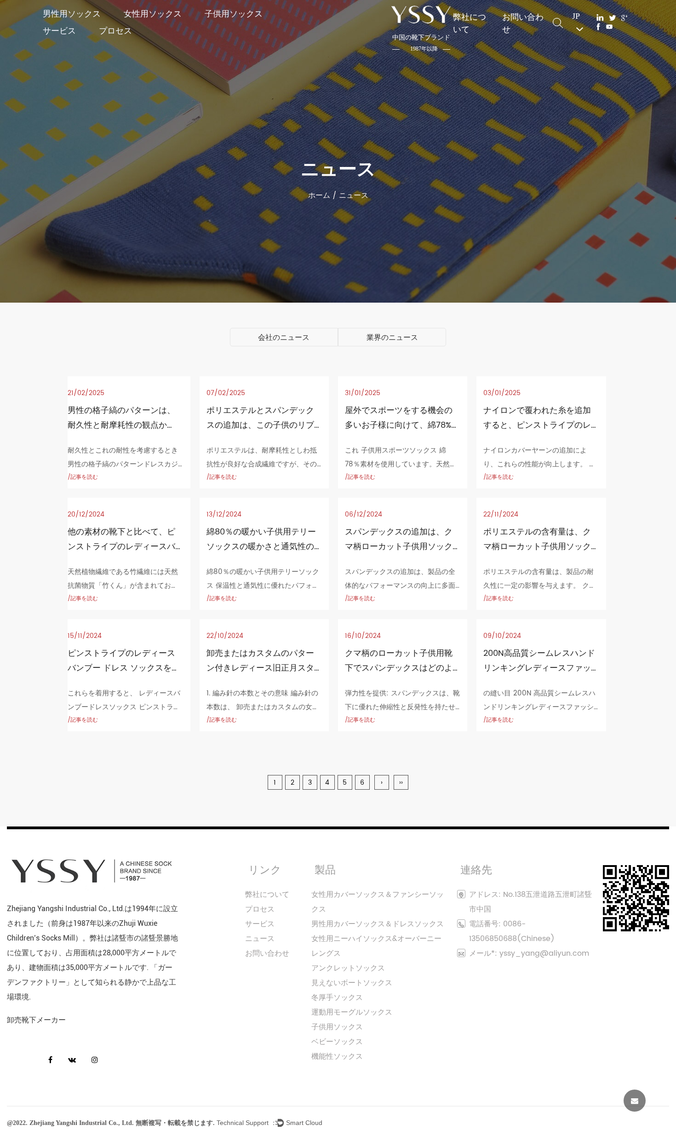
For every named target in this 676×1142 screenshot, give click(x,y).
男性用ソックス (72, 13)
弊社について (469, 23)
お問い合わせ (523, 23)
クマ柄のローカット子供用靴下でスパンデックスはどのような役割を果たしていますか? (401, 668)
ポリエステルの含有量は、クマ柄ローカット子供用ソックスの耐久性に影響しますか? (537, 546)
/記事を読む (83, 477)
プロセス (115, 30)
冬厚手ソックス (337, 998)
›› (401, 782)
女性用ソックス (153, 13)
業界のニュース (392, 338)
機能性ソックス (337, 1056)
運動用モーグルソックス (351, 1012)
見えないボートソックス (351, 983)
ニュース (260, 939)
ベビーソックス (337, 1042)
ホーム (319, 195)
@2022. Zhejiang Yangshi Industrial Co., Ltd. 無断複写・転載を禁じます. (111, 1123)
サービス (59, 30)
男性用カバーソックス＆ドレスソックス (377, 924)
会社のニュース (283, 338)
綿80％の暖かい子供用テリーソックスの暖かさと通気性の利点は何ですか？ (261, 546)
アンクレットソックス (348, 968)
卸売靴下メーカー (36, 1020)
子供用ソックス (234, 13)
